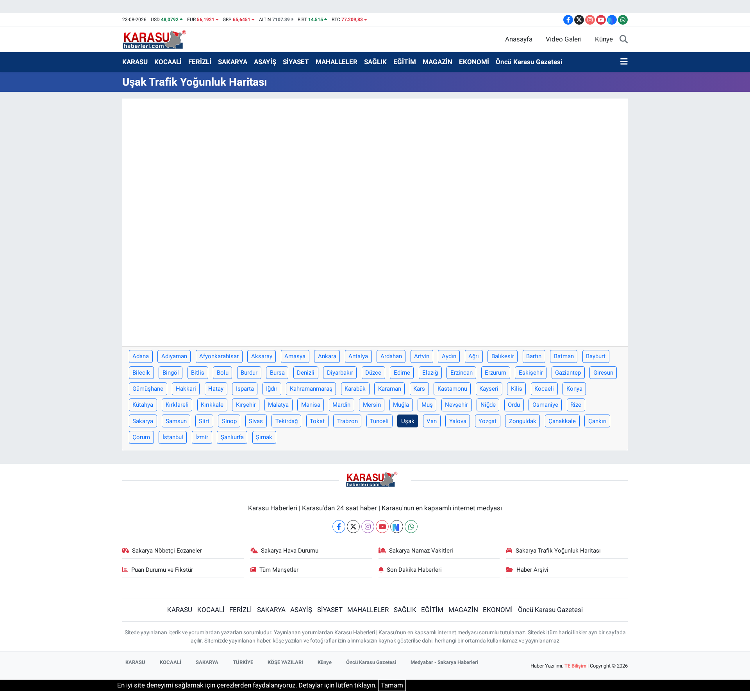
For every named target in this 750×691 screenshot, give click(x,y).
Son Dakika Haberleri (414, 569)
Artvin (421, 356)
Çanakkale (562, 421)
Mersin (372, 404)
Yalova (457, 421)
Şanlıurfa (232, 437)
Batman (564, 356)
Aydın (449, 356)
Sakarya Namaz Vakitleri (421, 550)
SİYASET (296, 62)
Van (432, 421)
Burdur (249, 372)
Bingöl (170, 372)
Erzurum (495, 372)
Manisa (310, 404)
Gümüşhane (147, 388)
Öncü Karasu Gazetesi (529, 62)
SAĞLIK (375, 62)
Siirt (204, 421)
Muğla (401, 404)
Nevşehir (456, 404)
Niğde (488, 404)
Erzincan (461, 372)
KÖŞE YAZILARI (285, 662)
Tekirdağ (286, 421)
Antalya (358, 356)
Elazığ (430, 372)
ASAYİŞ (265, 62)
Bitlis (197, 372)
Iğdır (271, 388)
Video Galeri (564, 39)
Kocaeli (544, 388)
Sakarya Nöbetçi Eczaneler (167, 550)
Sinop (229, 421)
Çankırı (597, 421)
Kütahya (142, 404)
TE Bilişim (575, 666)
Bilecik (141, 372)
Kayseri (488, 388)
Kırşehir (246, 404)
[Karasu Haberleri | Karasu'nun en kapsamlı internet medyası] (158, 39)
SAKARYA (232, 62)
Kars (419, 388)
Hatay (215, 388)
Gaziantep (568, 372)
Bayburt (595, 356)
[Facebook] (338, 526)
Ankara (327, 356)
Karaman (389, 388)
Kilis (516, 388)
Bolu (223, 372)
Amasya (294, 356)
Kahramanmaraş (311, 388)
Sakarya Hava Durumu (289, 550)
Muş (427, 404)
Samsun (176, 421)
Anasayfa (518, 39)
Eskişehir (531, 372)
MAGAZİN (437, 62)
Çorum (141, 437)
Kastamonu (452, 388)
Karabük (355, 388)
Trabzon (347, 421)
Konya (574, 388)
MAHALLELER (336, 62)
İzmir (201, 437)
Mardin (341, 404)
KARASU (135, 62)
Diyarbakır (340, 372)
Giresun (603, 372)
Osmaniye (545, 404)
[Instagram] (367, 526)
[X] (353, 526)
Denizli (305, 372)
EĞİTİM (404, 62)
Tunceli (379, 421)
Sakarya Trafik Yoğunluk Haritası (558, 550)
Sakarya (142, 421)
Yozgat (487, 421)
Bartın (533, 356)
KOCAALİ (168, 62)
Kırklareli (177, 404)
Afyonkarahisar (219, 356)
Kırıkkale (212, 404)
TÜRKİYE (243, 662)
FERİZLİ (199, 62)
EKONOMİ (474, 62)
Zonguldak (522, 421)
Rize (575, 404)
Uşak (407, 421)
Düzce (373, 372)
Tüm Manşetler (278, 569)
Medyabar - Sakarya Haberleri (444, 662)
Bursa (277, 372)
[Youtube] (382, 526)
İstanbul (172, 437)
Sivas (256, 421)
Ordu (514, 404)
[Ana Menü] (624, 62)
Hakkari (186, 388)
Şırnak (264, 437)
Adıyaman (174, 356)
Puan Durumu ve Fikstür (162, 569)
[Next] (396, 526)
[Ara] (624, 39)
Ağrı (473, 356)
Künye (604, 39)
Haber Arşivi (532, 569)
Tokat (317, 421)
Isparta (245, 388)
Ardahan (391, 356)
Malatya (278, 404)
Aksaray (261, 356)
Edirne (402, 372)
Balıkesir (502, 356)
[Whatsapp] (411, 526)
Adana (140, 356)
